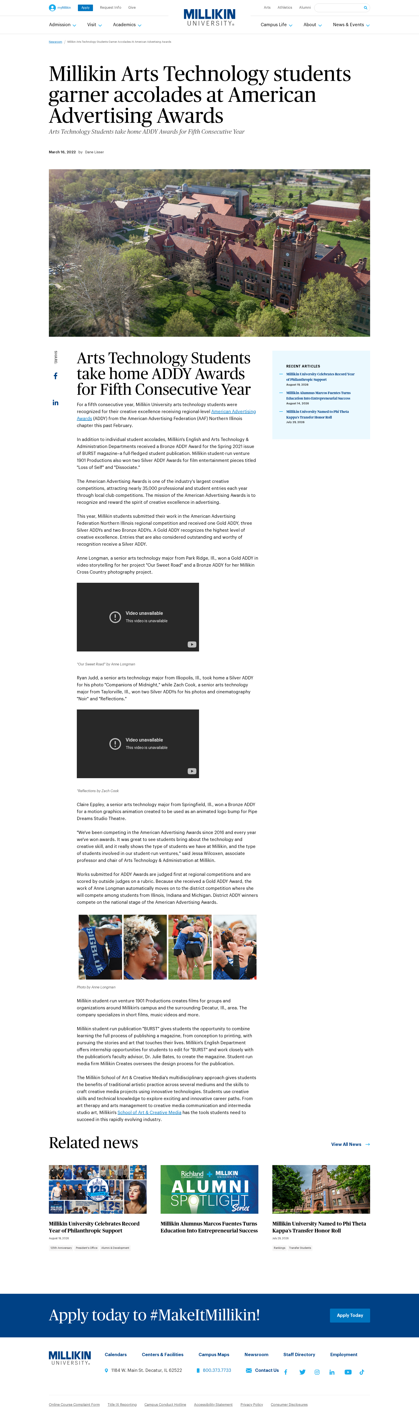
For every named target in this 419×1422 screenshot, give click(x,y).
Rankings (279, 1248)
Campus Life (274, 25)
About (310, 25)
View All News (346, 1144)
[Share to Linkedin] (55, 402)
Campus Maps (214, 1355)
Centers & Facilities (163, 1355)
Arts (267, 7)
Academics (125, 25)
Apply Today (350, 1315)
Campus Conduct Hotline (165, 1405)
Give (132, 7)
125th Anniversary (61, 1248)
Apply (85, 7)
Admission (60, 25)
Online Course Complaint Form (74, 1405)
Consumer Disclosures (289, 1405)
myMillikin (64, 7)
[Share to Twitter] (55, 389)
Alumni (305, 7)
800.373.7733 (217, 1370)
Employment (343, 1355)
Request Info (110, 7)
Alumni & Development (115, 1248)
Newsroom (55, 42)
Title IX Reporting (122, 1405)
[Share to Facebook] (55, 376)
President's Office (86, 1248)
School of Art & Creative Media (149, 1113)
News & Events (349, 25)
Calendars (116, 1355)
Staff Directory (299, 1355)
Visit (92, 25)
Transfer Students (300, 1248)
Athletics (285, 7)
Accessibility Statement (213, 1405)
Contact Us (267, 1370)
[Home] (209, 17)
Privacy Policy (251, 1405)
